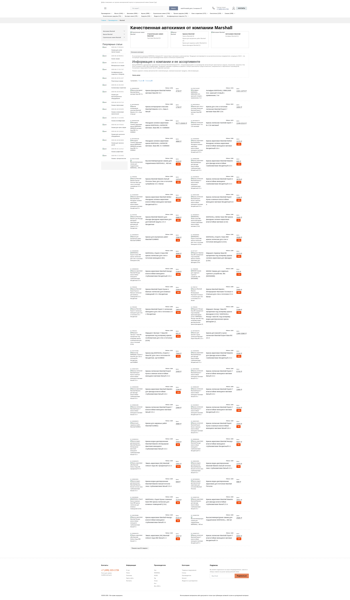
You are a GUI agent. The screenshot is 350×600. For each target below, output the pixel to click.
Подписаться (242, 576)
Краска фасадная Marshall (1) (191, 45)
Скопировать (197, 8)
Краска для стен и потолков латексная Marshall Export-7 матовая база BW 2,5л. (216, 109)
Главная (103, 20)
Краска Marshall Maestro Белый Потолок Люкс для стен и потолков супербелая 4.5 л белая (158, 181)
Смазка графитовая (117, 151)
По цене (140, 81)
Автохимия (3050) (132, 13)
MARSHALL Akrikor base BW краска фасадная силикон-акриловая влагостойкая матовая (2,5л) (219, 219)
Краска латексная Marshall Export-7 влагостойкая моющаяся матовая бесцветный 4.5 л (219, 409)
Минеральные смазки (117, 65)
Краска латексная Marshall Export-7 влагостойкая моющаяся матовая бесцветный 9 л (219, 538)
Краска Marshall (107, 34)
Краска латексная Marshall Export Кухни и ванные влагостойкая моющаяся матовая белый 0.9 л (218, 425)
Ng (155, 578)
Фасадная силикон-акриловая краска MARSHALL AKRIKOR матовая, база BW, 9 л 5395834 (157, 125)
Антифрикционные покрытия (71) (177, 16)
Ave (155, 570)
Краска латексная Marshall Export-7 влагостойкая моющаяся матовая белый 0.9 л (219, 391)
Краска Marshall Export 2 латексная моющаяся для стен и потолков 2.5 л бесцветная (158, 311)
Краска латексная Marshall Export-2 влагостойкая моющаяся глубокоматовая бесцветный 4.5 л (219, 181)
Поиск (128, 573)
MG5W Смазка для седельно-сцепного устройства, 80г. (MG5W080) (217, 273)
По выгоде (148, 81)
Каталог (184, 578)
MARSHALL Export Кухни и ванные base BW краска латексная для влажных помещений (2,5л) (158, 501)
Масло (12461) (118, 13)
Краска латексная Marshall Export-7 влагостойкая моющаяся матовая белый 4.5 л (219, 373)
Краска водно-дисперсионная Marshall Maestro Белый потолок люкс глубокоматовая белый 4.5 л (219, 465)
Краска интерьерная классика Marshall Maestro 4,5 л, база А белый (156, 109)
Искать (173, 8)
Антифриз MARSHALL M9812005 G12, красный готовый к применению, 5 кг (218, 93)
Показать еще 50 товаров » (140, 548)
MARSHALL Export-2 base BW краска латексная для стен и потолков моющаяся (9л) (156, 255)
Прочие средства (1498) (181, 13)
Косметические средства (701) (112, 16)
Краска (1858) (145, 13)
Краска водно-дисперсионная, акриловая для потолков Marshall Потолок (219, 483)
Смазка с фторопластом (118, 158)
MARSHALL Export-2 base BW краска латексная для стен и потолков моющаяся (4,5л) (217, 239)
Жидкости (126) (158, 16)
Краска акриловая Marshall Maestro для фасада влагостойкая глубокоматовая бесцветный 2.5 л (219, 355)
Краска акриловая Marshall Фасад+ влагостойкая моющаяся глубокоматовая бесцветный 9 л (219, 443)
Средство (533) (145, 16)
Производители (105, 13)
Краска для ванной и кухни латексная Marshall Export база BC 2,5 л (219, 335)
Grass (156, 580)
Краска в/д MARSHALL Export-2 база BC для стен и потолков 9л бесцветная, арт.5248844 (157, 355)
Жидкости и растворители (189, 580)
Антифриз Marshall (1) (232, 36)
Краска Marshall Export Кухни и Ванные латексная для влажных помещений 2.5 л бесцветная (157, 291)
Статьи (184, 573)
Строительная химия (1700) (161, 13)
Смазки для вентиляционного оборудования (116, 96)
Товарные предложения (189, 570)
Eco (155, 583)
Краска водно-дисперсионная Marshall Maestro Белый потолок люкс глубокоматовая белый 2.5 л (158, 483)
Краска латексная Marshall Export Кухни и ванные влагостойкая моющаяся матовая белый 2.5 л (158, 373)
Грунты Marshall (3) (188, 36)
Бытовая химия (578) (131, 16)
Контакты (241, 8)
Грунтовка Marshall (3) (154, 38)
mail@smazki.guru (186, 8)
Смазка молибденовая (118, 120)
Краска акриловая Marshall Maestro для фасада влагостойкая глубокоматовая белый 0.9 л (158, 391)
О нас (128, 570)
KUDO (156, 575)
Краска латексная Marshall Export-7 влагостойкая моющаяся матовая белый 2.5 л (158, 409)
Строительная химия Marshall (112, 37)
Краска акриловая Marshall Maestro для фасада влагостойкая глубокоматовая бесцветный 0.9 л (219, 163)
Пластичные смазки (117, 81)
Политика (129, 575)
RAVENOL (157, 573)
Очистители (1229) (215, 13)
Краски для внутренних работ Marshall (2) (194, 39)
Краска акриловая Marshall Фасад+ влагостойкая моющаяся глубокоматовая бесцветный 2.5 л (158, 273)
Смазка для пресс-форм (118, 127)
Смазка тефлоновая (117, 105)
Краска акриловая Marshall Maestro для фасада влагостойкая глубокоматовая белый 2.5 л (219, 501)
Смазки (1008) (229, 13)
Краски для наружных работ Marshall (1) (195, 43)
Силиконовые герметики (118, 87)
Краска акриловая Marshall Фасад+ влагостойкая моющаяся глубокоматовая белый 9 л (158, 520)
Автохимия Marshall (109, 31)
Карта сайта (129, 578)
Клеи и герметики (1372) (199, 13)
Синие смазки (115, 58)
